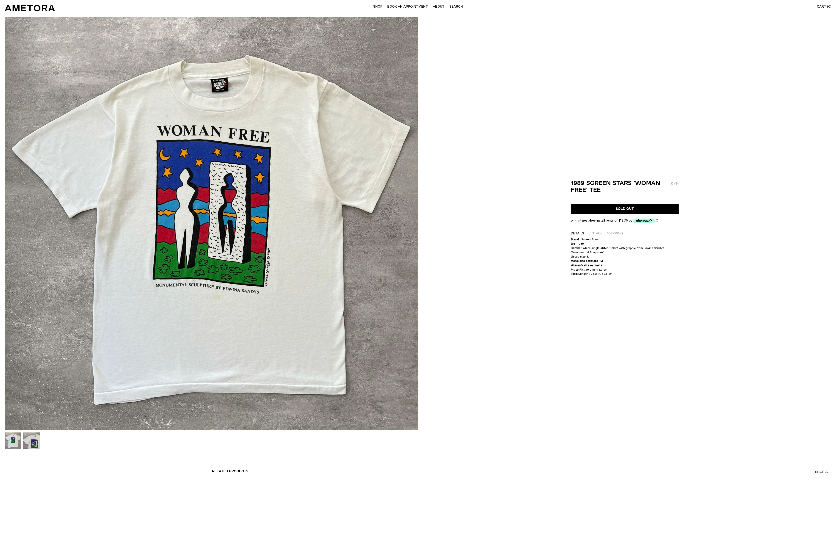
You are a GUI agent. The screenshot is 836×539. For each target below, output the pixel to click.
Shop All (823, 471)
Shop (378, 6)
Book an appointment (407, 6)
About (439, 6)
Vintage (595, 233)
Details (577, 233)
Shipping (615, 233)
